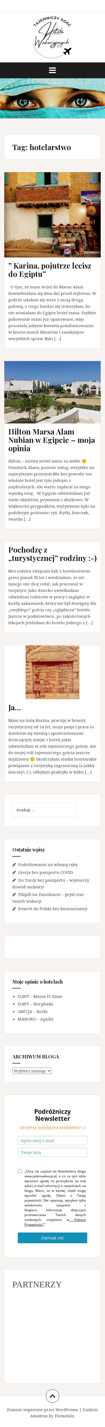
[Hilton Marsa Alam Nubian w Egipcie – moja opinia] (56, 399)
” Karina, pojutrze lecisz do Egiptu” (49, 269)
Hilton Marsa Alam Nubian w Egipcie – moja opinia (51, 439)
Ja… (14, 707)
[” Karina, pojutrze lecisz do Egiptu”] (56, 220)
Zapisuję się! (52, 1237)
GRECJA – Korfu (33, 1011)
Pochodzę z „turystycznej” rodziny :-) (52, 554)
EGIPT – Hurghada (35, 1003)
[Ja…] (56, 680)
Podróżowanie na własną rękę (48, 864)
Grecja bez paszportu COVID (45, 872)
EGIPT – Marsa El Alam (40, 996)
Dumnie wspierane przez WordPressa (42, 1409)
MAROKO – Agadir (36, 1019)
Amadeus (39, 1415)
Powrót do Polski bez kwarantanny (52, 908)
